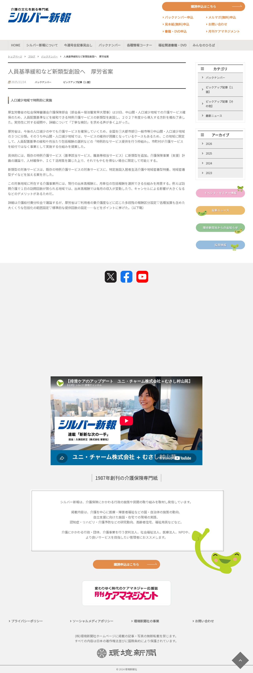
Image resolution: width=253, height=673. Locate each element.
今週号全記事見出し (78, 45)
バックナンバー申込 (179, 17)
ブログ (31, 56)
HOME (15, 45)
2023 (209, 173)
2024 (209, 163)
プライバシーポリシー (27, 621)
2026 (209, 144)
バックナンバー (110, 45)
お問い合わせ (217, 24)
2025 (209, 153)
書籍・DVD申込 (176, 31)
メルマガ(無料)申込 (222, 17)
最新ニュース (214, 116)
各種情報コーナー (139, 45)
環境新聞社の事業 (146, 621)
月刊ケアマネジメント (224, 31)
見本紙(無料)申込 (177, 24)
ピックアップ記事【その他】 (219, 103)
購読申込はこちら (203, 6)
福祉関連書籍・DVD (172, 45)
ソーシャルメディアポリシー (93, 621)
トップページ (15, 56)
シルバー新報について (42, 45)
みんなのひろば (204, 45)
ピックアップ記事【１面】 (219, 89)
